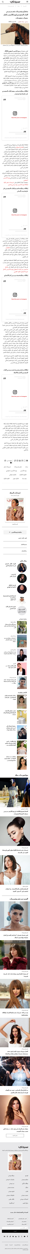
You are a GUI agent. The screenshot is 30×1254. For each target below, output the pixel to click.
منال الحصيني (13, 609)
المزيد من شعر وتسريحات (19, 899)
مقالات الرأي (23, 561)
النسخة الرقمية (15, 524)
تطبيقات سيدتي (10, 1195)
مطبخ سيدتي (25, 1179)
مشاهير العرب (13, 650)
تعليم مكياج (7, 478)
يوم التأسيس (23, 471)
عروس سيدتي (24, 1195)
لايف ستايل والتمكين (22, 1219)
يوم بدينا (24, 478)
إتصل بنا (6, 1245)
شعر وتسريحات (18, 467)
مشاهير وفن (24, 1221)
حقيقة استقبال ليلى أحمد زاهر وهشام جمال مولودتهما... (11, 728)
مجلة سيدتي (11, 1175)
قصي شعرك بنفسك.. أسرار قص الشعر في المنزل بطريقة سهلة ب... (10, 681)
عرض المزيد (15, 1135)
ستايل (26, 1187)
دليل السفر (25, 1203)
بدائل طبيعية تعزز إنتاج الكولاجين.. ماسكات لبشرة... (10, 697)
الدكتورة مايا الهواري (11, 587)
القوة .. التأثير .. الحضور (22, 538)
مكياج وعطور (25, 886)
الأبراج (14, 664)
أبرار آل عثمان (13, 576)
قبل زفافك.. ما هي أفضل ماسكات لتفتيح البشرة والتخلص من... (10, 743)
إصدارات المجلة (15, 493)
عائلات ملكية (13, 622)
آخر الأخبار (11, 1203)
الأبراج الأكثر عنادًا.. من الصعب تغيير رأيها (11, 666)
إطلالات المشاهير (24, 809)
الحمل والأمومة (10, 1224)
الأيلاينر (8, 248)
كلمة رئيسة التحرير (16, 532)
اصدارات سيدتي (24, 1199)
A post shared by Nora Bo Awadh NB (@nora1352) (14, 137)
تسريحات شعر (7, 467)
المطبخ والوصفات (9, 1221)
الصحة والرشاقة (10, 1219)
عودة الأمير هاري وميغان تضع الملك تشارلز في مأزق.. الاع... (10, 626)
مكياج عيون (16, 478)
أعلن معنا (11, 1245)
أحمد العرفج (13, 600)
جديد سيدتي (23, 619)
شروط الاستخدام (25, 1245)
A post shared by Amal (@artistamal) (15, 319)
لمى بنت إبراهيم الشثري (11, 566)
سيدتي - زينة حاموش (23, 22)
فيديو (26, 1175)
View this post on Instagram (19, 117)
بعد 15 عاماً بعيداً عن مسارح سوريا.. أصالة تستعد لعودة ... (10, 653)
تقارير (27, 1191)
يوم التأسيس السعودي (11, 471)
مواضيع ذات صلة (21, 775)
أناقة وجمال (24, 1224)
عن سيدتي (11, 1183)
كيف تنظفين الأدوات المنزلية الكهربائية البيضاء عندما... (9, 713)
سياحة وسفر (13, 636)
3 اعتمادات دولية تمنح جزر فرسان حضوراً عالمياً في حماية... (10, 639)
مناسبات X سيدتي (10, 1179)
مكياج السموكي (19, 147)
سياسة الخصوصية (17, 1245)
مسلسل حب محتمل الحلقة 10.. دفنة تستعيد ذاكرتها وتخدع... (10, 759)
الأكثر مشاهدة (22, 693)
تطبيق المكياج (23, 475)
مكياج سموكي (12, 475)
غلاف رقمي (11, 1199)
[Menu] (27, 2)
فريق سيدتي (11, 1191)
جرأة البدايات (24, 551)
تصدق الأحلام (24, 544)
